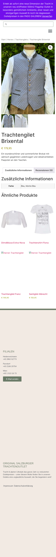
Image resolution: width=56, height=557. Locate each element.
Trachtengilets (21, 39)
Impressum (8, 486)
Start (3, 39)
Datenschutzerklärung (23, 486)
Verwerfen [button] (47, 16)
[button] (50, 31)
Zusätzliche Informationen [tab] (18, 170)
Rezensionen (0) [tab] (44, 170)
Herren (10, 39)
